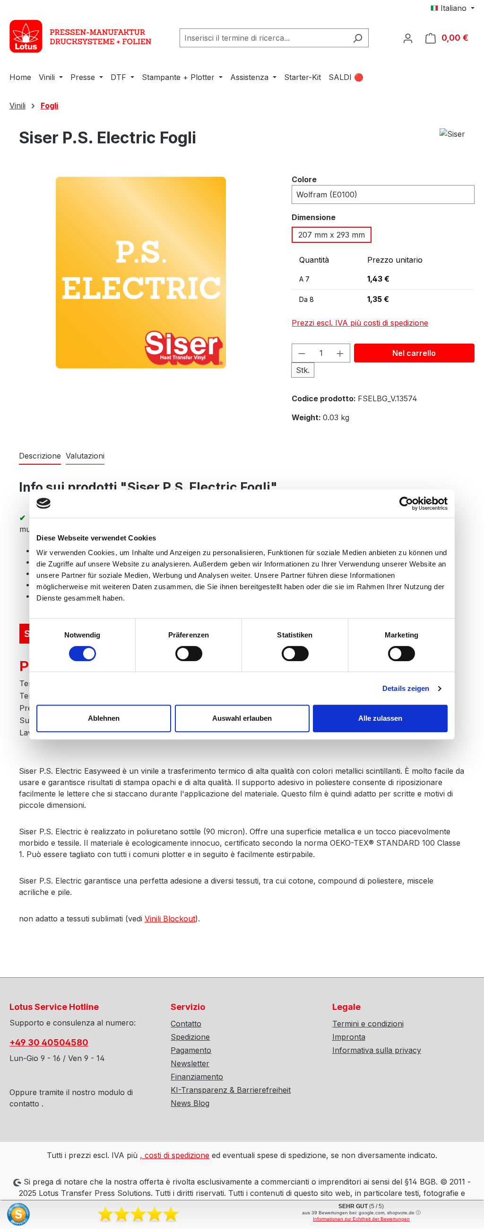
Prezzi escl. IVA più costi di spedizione (360, 322)
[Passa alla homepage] (80, 36)
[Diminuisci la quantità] (301, 353)
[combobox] (263, 37)
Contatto (186, 1023)
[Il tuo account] (408, 37)
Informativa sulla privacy (376, 1050)
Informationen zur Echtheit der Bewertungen (361, 1218)
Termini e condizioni (368, 1023)
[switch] (188, 653)
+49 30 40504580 (48, 1042)
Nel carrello (414, 353)
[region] (141, 282)
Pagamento (191, 1050)
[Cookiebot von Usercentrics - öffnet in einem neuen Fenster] (406, 503)
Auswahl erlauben (242, 718)
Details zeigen (405, 688)
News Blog (190, 1103)
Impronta (348, 1037)
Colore (304, 179)
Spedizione (190, 1037)
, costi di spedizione (174, 1155)
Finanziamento (197, 1076)
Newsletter (190, 1063)
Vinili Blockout (170, 918)
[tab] (40, 456)
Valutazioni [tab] (85, 455)
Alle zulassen (380, 718)
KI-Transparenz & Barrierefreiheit (231, 1090)
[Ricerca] (357, 37)
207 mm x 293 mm (331, 234)
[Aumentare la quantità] (340, 353)
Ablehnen (104, 718)
